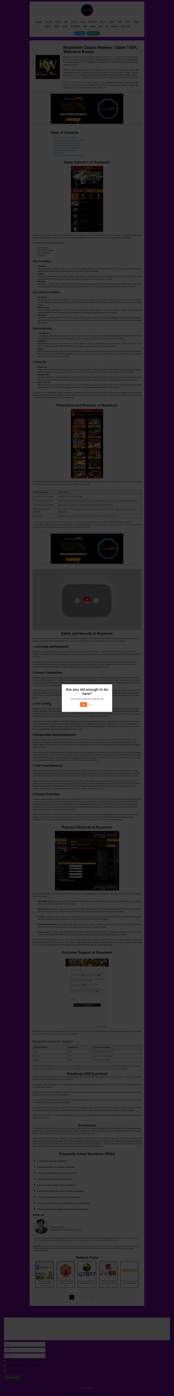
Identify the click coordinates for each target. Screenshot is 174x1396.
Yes (83, 704)
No (91, 704)
